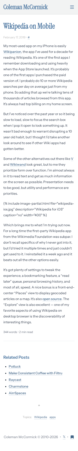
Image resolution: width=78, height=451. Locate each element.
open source (52, 299)
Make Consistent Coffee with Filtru (35, 373)
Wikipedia (40, 417)
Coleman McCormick (25, 7)
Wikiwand (18, 164)
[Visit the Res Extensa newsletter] (72, 436)
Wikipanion (12, 52)
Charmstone (18, 386)
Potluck (15, 366)
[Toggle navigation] (72, 7)
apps (53, 417)
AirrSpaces (17, 393)
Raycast (15, 380)
